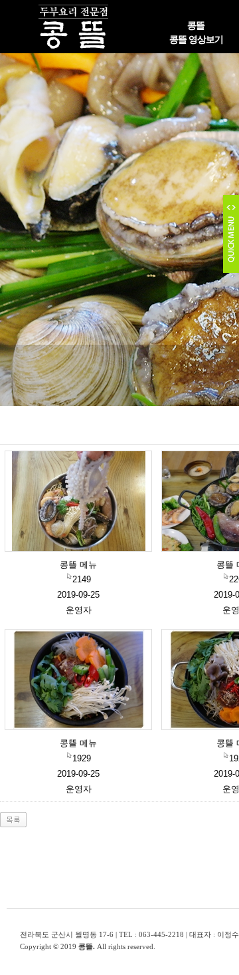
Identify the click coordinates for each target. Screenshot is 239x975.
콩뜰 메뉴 (78, 565)
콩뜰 (195, 26)
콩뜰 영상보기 (196, 40)
